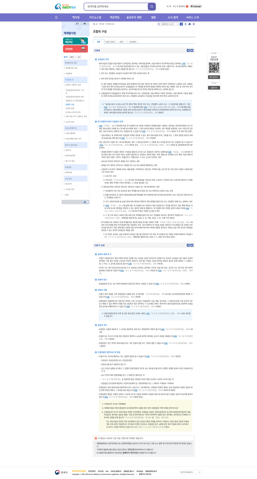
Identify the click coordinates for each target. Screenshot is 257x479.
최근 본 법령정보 (180, 6)
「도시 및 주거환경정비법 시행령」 (120, 237)
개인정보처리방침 (79, 471)
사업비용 (68, 167)
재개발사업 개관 (71, 62)
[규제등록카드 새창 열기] (184, 63)
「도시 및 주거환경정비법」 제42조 (178, 329)
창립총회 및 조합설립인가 (75, 100)
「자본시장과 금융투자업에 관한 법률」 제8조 (164, 107)
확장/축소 (85, 23)
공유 (181, 24)
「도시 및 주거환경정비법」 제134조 (138, 417)
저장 (185, 24)
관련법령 (133, 41)
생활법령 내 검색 (167, 24)
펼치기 (71, 57)
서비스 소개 (192, 17)
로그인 (169, 6)
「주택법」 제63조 (109, 125)
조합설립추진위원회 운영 (75, 96)
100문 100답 (110, 41)
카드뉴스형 (95, 17)
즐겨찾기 (193, 24)
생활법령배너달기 (151, 471)
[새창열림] (61, 471)
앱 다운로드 (214, 77)
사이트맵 (100, 471)
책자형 (76, 17)
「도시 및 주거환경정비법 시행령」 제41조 (166, 313)
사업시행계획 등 (71, 128)
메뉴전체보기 (57, 17)
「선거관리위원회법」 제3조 (155, 294)
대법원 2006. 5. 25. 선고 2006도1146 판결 (149, 427)
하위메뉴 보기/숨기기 (64, 68)
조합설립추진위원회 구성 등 (75, 91)
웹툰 (153, 17)
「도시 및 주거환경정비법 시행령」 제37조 (155, 145)
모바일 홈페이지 (116, 471)
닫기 (78, 23)
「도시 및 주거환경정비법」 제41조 (145, 263)
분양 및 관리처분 (71, 145)
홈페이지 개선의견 (145, 474)
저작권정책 (91, 471)
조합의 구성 (70, 104)
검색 (152, 6)
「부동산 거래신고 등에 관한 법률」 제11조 (175, 222)
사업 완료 (68, 178)
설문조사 (214, 87)
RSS (107, 471)
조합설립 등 (69, 79)
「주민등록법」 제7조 (120, 180)
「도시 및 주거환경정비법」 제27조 (120, 107)
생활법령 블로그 (129, 471)
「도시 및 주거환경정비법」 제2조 (146, 112)
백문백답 (115, 17)
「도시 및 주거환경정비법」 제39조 (147, 69)
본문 (98, 41)
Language (197, 6)
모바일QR (139, 471)
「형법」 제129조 (160, 417)
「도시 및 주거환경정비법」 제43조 (163, 356)
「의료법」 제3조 (178, 152)
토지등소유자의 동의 (73, 112)
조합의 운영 (70, 108)
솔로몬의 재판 (134, 17)
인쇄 (189, 24)
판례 (121, 41)
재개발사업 (70, 33)
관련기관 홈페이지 (187, 472)
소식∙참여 (173, 17)
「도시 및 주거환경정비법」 (111, 379)
